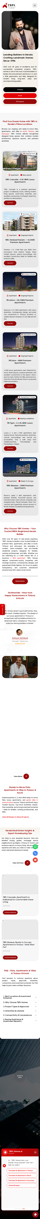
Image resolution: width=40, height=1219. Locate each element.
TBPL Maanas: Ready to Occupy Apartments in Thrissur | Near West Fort (18, 945)
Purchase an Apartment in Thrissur (21, 1170)
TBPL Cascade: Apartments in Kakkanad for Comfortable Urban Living (18, 899)
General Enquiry (14, 1185)
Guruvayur (5, 134)
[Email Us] (35, 859)
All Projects (20, 102)
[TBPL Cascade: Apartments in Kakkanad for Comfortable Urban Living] (20, 884)
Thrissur (20, 90)
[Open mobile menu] (35, 5)
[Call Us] (35, 853)
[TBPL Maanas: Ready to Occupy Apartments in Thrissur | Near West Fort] (20, 929)
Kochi (20, 96)
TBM (23, 1209)
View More (10, 203)
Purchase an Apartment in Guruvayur (21, 1180)
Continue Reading (10, 912)
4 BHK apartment (17, 558)
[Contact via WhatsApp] (35, 846)
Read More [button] (20, 581)
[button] (20, 776)
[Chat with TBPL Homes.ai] (35, 1214)
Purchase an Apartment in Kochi (20, 1175)
